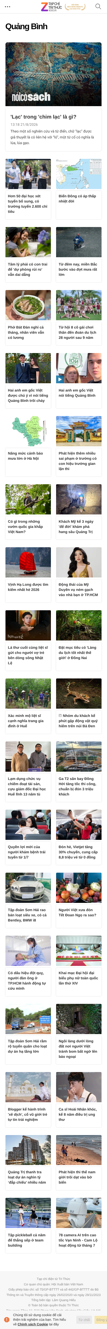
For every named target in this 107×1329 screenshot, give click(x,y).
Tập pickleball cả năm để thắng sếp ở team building (27, 1240)
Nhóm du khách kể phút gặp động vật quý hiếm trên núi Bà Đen (78, 721)
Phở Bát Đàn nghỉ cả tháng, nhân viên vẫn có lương (26, 332)
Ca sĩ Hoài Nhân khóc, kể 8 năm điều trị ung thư (78, 1114)
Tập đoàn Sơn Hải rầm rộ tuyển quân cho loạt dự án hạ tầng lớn (27, 1046)
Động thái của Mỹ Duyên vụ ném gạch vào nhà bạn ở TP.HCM (78, 589)
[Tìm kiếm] (98, 7)
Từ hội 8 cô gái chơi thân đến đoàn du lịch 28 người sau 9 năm (77, 332)
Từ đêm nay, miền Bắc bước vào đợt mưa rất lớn (78, 269)
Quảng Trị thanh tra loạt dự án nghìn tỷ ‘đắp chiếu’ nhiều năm (27, 1177)
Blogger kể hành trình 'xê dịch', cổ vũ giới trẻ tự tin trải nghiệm (27, 1114)
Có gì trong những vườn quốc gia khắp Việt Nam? (25, 526)
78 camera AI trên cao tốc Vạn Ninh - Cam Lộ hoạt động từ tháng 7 (78, 1240)
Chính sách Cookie (33, 1324)
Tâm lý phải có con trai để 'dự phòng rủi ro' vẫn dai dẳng (28, 269)
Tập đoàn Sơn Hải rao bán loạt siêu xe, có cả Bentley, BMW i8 (27, 915)
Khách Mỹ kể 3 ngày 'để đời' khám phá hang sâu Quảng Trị (76, 526)
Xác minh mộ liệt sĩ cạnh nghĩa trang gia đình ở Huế (26, 721)
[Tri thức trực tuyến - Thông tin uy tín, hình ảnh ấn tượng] (63, 6)
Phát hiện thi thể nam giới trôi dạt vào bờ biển (77, 1177)
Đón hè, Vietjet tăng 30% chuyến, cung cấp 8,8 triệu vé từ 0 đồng (78, 852)
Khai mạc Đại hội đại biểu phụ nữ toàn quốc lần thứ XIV (78, 978)
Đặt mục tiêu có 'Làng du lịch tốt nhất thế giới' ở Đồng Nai (77, 652)
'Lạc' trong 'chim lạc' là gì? (44, 117)
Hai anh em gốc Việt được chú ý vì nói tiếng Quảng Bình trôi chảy (28, 395)
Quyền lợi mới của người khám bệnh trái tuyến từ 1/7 (27, 852)
